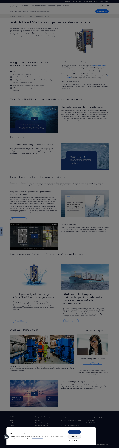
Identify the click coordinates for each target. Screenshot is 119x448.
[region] (51, 436)
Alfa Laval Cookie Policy (37, 438)
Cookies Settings (74, 441)
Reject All (74, 436)
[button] (6, 437)
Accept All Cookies (74, 432)
